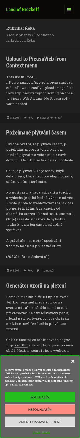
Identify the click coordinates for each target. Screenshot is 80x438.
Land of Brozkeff (22, 9)
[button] (73, 361)
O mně (36, 432)
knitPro (21, 345)
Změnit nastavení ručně (40, 421)
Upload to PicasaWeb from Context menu (36, 62)
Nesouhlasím (40, 409)
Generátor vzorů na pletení (36, 285)
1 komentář (47, 270)
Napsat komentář (51, 118)
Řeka (31, 118)
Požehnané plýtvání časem (36, 132)
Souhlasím (40, 397)
